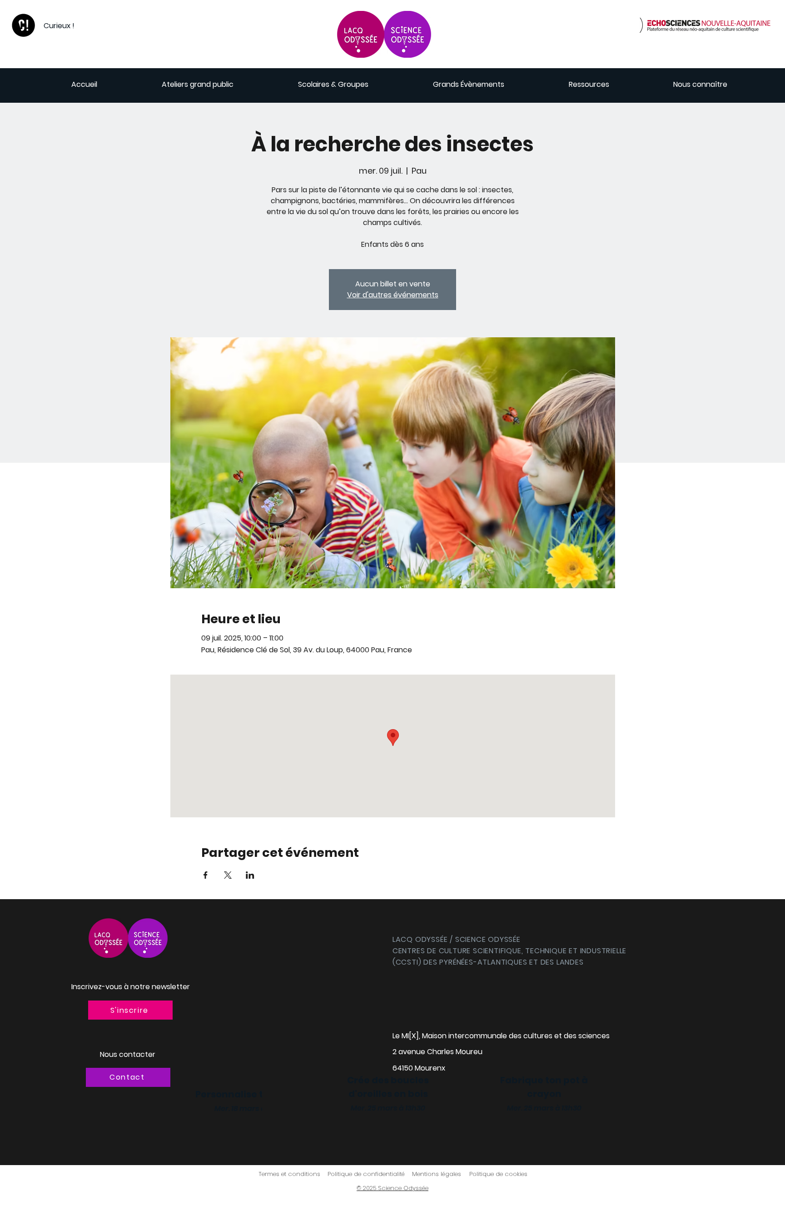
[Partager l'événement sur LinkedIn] (250, 875)
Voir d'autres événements (392, 295)
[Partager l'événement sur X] (228, 875)
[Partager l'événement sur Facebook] (205, 875)
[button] (130, 1010)
